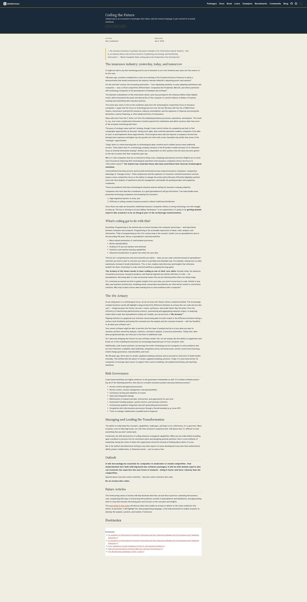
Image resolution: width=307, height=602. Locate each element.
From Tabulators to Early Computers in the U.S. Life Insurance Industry (135, 546)
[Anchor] (184, 63)
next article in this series (119, 506)
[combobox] (301, 3)
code (108, 26)
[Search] (301, 3)
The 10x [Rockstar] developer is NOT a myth (125, 551)
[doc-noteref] (191, 80)
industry (116, 26)
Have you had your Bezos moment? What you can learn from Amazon (134, 549)
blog (123, 26)
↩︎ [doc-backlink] (117, 538)
